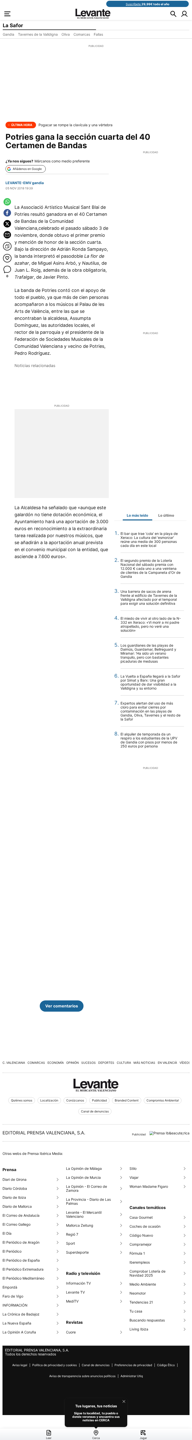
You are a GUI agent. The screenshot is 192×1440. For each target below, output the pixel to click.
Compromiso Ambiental (162, 1100)
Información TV (78, 1283)
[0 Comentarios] (7, 269)
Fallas (98, 34)
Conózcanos (75, 1100)
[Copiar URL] (7, 246)
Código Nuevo (141, 1235)
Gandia (8, 34)
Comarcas (82, 34)
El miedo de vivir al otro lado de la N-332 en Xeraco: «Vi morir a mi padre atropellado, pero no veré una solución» (150, 624)
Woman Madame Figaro (149, 1186)
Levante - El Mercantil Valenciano (84, 1214)
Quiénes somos (21, 1100)
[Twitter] (7, 224)
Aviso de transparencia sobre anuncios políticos (82, 1376)
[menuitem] (48, 1435)
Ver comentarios (61, 1005)
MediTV (72, 1301)
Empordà (9, 1287)
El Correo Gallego (16, 1224)
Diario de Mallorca (17, 1206)
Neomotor (138, 1293)
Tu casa (136, 1311)
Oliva (66, 34)
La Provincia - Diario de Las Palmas (88, 1201)
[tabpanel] (150, 642)
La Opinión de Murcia (83, 1177)
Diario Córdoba (14, 1188)
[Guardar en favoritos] (7, 258)
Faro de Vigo (12, 1296)
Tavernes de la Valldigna (38, 34)
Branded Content (126, 1100)
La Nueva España (16, 1323)
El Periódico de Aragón (21, 1242)
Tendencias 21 (141, 1302)
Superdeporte (77, 1252)
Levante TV (75, 1292)
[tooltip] (96, 1412)
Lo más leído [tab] (137, 515)
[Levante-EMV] (96, 1085)
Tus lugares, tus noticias (96, 1406)
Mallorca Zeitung (79, 1225)
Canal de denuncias (95, 1111)
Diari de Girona (14, 1179)
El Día (7, 1233)
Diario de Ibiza (14, 1197)
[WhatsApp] (7, 202)
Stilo (133, 1168)
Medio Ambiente (143, 1284)
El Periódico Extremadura (23, 1269)
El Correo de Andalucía (21, 1215)
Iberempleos (140, 1262)
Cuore (71, 1332)
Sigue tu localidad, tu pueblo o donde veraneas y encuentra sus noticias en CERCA (96, 1416)
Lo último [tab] (166, 515)
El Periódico (12, 1251)
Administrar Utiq (131, 1376)
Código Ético (166, 1365)
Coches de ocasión (145, 1226)
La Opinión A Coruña (19, 1332)
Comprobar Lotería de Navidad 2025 (148, 1273)
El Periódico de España (21, 1260)
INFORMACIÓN (15, 1305)
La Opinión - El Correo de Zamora (86, 1188)
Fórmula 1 (137, 1253)
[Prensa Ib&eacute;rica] (170, 1133)
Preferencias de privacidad (133, 1365)
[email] (7, 235)
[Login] (184, 14)
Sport (70, 1243)
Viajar (134, 1177)
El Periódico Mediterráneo (23, 1278)
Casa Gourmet (141, 1217)
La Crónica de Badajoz (21, 1314)
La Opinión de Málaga (84, 1168)
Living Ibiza (139, 1329)
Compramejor (141, 1244)
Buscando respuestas (147, 1320)
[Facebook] (7, 213)
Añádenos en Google (27, 169)
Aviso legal (19, 1365)
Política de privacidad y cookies (54, 1365)
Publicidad (99, 1100)
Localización (49, 1100)
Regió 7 (72, 1234)
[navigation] (96, 1434)
